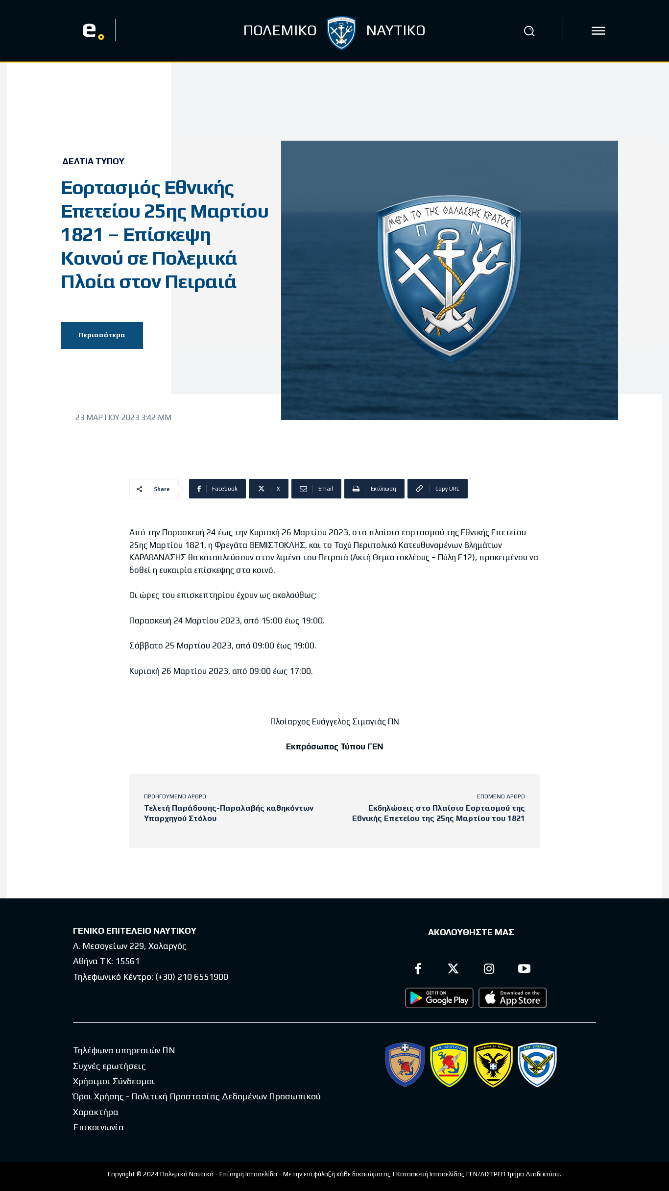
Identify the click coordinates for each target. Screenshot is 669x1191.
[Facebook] (418, 970)
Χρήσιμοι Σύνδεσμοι (114, 1081)
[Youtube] (524, 970)
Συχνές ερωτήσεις (109, 1066)
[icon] (598, 31)
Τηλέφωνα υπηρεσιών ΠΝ (124, 1050)
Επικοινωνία (98, 1127)
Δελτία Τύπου (93, 161)
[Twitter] (453, 970)
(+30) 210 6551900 (191, 976)
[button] (529, 31)
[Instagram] (489, 970)
